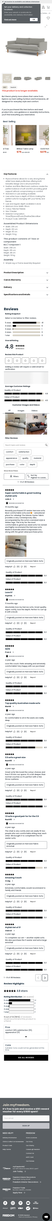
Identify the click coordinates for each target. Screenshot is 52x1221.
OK (34, 19)
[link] (26, 303)
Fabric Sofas (42, 13)
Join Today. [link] (18, 1171)
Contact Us (30, 1153)
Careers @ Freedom (33, 1149)
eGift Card (29, 1157)
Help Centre (7, 1149)
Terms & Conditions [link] (25, 1217)
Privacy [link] (35, 1217)
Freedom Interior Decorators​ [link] (24, 1177)
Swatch (13, 87)
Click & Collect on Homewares (13, 1142)
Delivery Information (10, 1138)
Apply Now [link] (17, 1192)
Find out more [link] (10, 19)
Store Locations (31, 1138)
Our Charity (30, 1145)
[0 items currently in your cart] (47, 7)
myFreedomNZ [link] (19, 1166)
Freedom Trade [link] (19, 1188)
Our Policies (30, 1161)
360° (5, 87)
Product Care (7, 1145)
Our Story (29, 1142)
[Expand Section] (26, 1057)
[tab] (26, 174)
